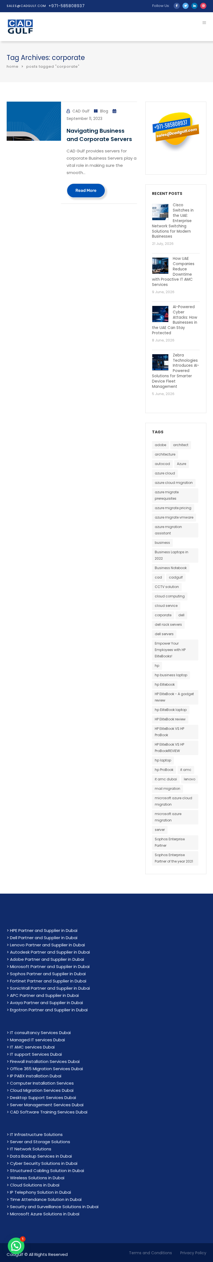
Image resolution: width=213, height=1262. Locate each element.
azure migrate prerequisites (167, 495)
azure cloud (165, 473)
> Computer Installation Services (40, 1083)
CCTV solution (167, 586)
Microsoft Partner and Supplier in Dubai (50, 966)
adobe (160, 445)
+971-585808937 (67, 6)
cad (158, 577)
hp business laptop (171, 675)
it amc (185, 769)
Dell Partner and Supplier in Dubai (43, 938)
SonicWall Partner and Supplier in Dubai (50, 988)
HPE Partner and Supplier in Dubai (43, 930)
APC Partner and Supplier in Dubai (44, 995)
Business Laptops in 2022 (171, 555)
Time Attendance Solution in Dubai (46, 1199)
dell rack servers (168, 624)
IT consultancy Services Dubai (40, 1032)
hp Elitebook (165, 684)
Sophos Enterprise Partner (170, 842)
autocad (162, 463)
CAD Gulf (81, 111)
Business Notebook (171, 567)
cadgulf (176, 577)
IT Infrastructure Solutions (36, 1134)
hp (157, 665)
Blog (104, 111)
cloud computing (170, 596)
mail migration (167, 788)
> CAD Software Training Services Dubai (47, 1112)
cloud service (166, 605)
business (162, 542)
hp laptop (163, 760)
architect (180, 445)
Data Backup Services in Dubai (41, 1156)
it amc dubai (166, 779)
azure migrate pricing (173, 508)
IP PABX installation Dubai (35, 1076)
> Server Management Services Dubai (45, 1105)
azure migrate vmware (174, 517)
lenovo (189, 779)
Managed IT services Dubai (37, 1040)
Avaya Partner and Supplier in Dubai (46, 1002)
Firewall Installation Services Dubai (45, 1061)
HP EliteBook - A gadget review (174, 697)
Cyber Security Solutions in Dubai (43, 1163)
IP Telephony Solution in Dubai (40, 1192)
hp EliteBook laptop (171, 709)
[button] (16, 1246)
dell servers (164, 634)
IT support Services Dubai (36, 1054)
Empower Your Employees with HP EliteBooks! (170, 649)
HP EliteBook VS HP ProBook (169, 731)
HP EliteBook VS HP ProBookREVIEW (169, 747)
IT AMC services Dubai (32, 1047)
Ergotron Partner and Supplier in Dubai (49, 1010)
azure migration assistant (168, 530)
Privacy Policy (193, 1253)
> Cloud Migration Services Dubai (40, 1090)
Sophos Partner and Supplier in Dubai (48, 974)
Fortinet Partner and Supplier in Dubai (48, 981)
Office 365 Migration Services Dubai (46, 1069)
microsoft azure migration (168, 817)
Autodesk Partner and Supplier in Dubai (50, 952)
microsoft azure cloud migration (173, 801)
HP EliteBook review (170, 719)
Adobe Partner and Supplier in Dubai (47, 959)
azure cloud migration (174, 482)
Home (13, 66)
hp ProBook (164, 769)
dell (181, 615)
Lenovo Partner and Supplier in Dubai (47, 945)
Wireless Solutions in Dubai (37, 1178)
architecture (165, 454)
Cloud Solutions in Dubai (34, 1185)
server (160, 829)
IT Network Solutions (30, 1149)
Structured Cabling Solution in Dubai (47, 1170)
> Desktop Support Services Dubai (41, 1097)
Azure (181, 463)
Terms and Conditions (150, 1253)
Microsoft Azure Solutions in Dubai (44, 1214)
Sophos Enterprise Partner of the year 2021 (174, 858)
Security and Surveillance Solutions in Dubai (54, 1207)
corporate (163, 615)
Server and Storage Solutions (40, 1142)
